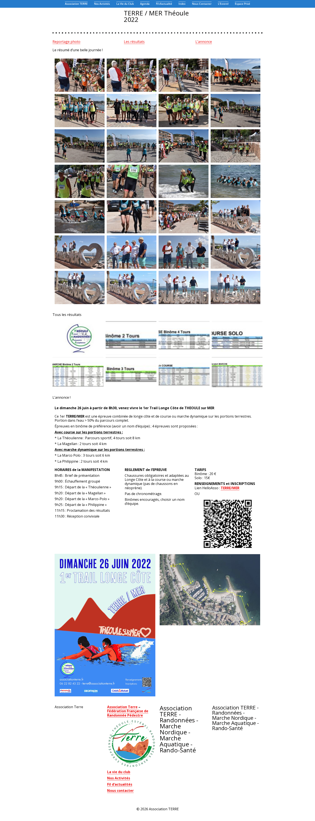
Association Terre (122, 707)
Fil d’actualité (164, 4)
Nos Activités (102, 4)
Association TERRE (76, 4)
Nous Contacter (202, 4)
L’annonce (203, 41)
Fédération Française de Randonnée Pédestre (127, 713)
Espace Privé (242, 4)
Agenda (145, 4)
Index (182, 4)
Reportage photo (66, 41)
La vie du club (118, 772)
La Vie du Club (125, 4)
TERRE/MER (230, 488)
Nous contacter (120, 790)
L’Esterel (223, 4)
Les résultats (134, 41)
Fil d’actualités (119, 784)
